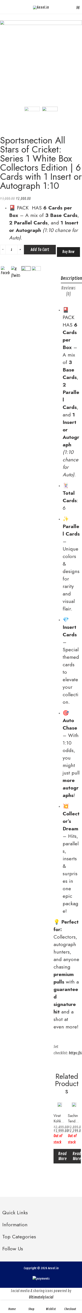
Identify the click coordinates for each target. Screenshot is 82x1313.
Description (71, 278)
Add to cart (40, 249)
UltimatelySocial (41, 1297)
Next (78, 61)
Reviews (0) (68, 291)
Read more (62, 1156)
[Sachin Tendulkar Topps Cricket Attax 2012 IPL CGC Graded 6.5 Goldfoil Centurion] (74, 1104)
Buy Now (68, 252)
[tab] (68, 292)
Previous (3, 61)
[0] (74, 7)
